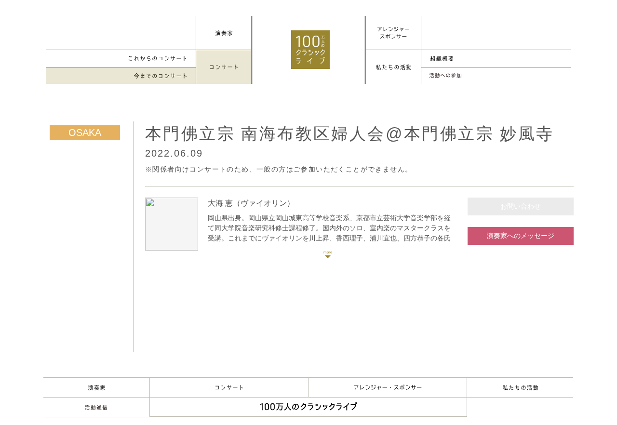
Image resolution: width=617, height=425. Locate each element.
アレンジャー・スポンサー (387, 387)
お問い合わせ (520, 206)
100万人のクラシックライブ (310, 49)
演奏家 (96, 387)
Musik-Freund (96, 407)
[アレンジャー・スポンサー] (393, 33)
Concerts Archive (121, 75)
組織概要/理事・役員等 (496, 58)
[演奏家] (223, 33)
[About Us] (393, 67)
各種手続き (496, 75)
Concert (229, 387)
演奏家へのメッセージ (520, 235)
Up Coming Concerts (121, 58)
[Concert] (223, 67)
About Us (520, 387)
